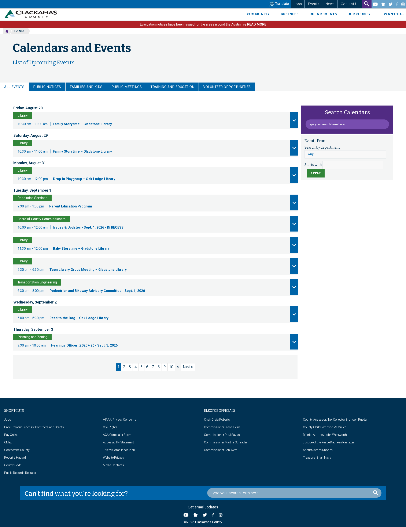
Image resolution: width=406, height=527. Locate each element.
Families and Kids (86, 87)
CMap (8, 442)
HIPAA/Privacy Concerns (119, 419)
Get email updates (203, 507)
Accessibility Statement (118, 442)
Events (313, 4)
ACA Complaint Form (117, 434)
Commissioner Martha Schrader (225, 442)
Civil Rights (110, 427)
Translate (281, 4)
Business (290, 14)
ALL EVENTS (14, 87)
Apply (315, 173)
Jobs (298, 4)
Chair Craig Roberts (217, 419)
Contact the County (17, 450)
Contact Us (350, 4)
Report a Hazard (15, 457)
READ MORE (256, 24)
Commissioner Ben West (220, 450)
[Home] (32, 14)
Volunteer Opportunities (227, 87)
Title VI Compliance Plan (119, 450)
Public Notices (47, 87)
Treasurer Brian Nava (317, 457)
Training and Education (172, 87)
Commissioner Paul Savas (222, 434)
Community (258, 14)
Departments (323, 14)
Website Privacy (113, 457)
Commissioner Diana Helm (222, 427)
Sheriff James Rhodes (318, 450)
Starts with (313, 165)
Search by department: (322, 147)
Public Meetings (126, 87)
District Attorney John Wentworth (325, 434)
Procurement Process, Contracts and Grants (34, 427)
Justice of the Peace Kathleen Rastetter (328, 442)
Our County (359, 14)
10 (172, 366)
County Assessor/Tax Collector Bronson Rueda (335, 419)
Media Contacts (113, 465)
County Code (12, 465)
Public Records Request (20, 472)
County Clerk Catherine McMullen (324, 427)
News (330, 4)
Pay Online (11, 434)
